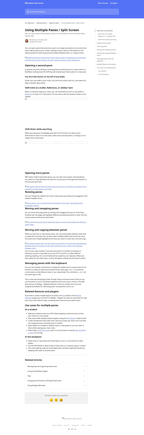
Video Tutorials (103, 3)
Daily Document (44, 330)
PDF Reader (71, 318)
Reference (29, 94)
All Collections (29, 23)
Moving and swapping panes (106, 50)
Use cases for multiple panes (106, 68)
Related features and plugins (106, 64)
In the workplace (103, 74)
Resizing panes (102, 46)
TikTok (83, 425)
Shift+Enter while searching (107, 39)
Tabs (64, 295)
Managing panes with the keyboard (105, 60)
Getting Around (42, 23)
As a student (102, 71)
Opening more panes (104, 43)
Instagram (75, 425)
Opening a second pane (105, 31)
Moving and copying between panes (106, 54)
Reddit (89, 425)
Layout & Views (54, 23)
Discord (66, 425)
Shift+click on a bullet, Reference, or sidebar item (107, 35)
